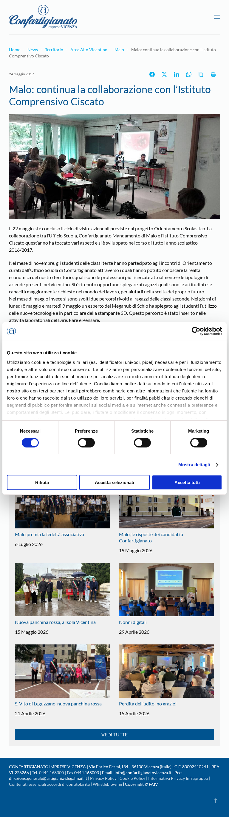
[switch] (86, 442)
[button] (217, 16)
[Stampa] (213, 74)
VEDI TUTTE (114, 734)
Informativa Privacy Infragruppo (178, 778)
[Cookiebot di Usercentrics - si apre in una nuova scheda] (196, 331)
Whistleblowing (107, 784)
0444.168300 (51, 772)
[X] (164, 74)
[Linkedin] (176, 74)
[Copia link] (201, 74)
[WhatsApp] (188, 74)
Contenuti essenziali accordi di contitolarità (50, 784)
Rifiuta (42, 482)
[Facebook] (152, 74)
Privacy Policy (103, 778)
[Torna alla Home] (43, 16)
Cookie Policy (132, 778)
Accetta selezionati (114, 482)
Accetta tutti (187, 482)
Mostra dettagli (194, 464)
